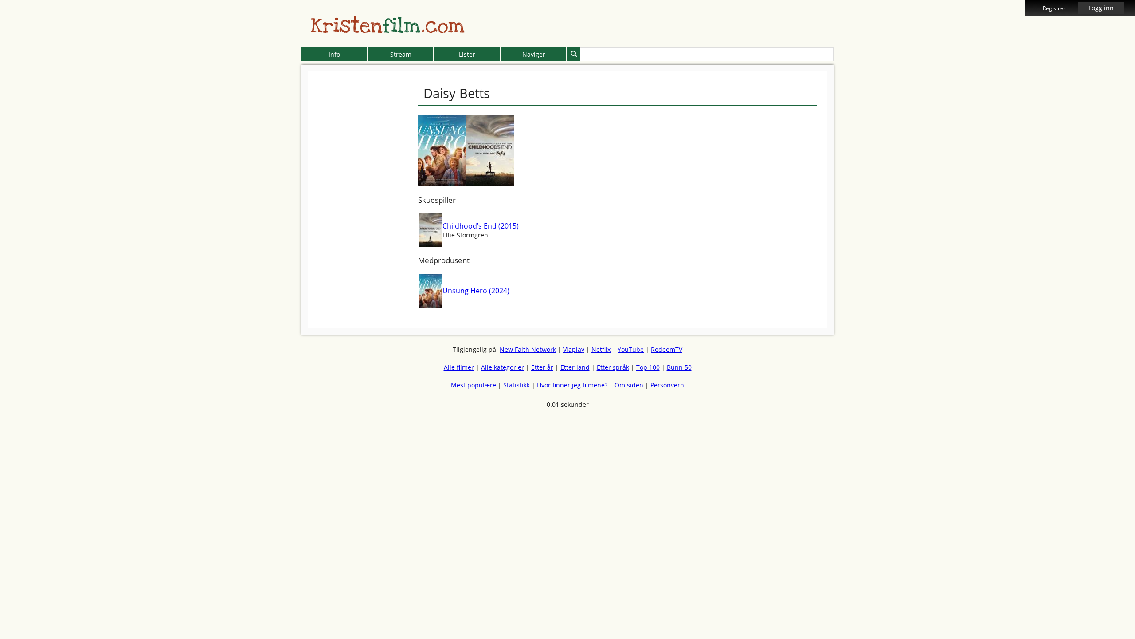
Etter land (575, 367)
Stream (400, 54)
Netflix (601, 349)
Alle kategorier (502, 367)
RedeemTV (666, 349)
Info (334, 54)
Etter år (542, 367)
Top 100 (648, 367)
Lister (467, 54)
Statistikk (516, 385)
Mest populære (473, 385)
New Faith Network (528, 349)
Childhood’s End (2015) (480, 226)
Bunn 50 (679, 367)
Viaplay (573, 349)
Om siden (628, 385)
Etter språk (613, 367)
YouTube (631, 349)
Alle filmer (459, 367)
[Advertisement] (261, 204)
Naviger (533, 54)
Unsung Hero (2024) (475, 291)
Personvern (667, 385)
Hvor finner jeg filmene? (572, 385)
